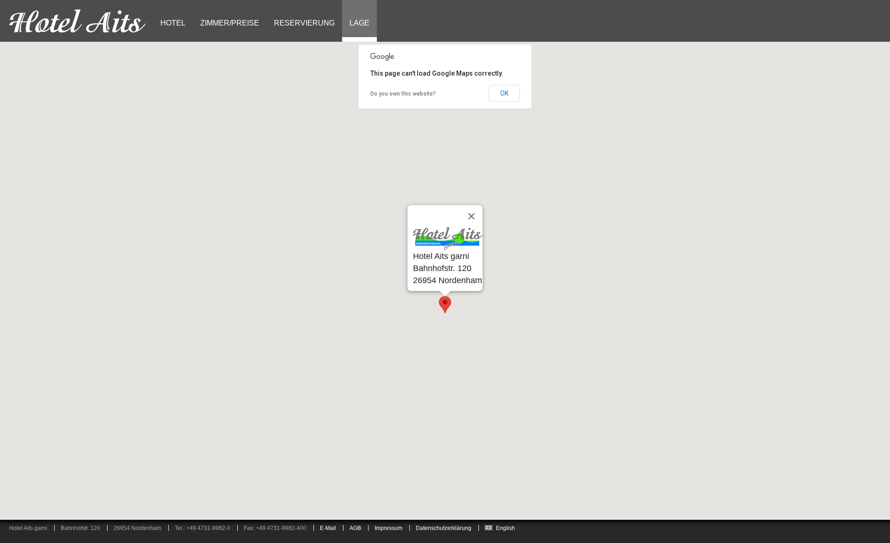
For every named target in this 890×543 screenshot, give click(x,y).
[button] (445, 304)
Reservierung (304, 23)
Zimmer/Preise (229, 23)
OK (504, 93)
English (505, 528)
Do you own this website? (403, 93)
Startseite (77, 20)
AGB (355, 528)
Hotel (172, 23)
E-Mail (328, 528)
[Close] (471, 216)
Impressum (388, 528)
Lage (359, 23)
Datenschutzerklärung (443, 528)
